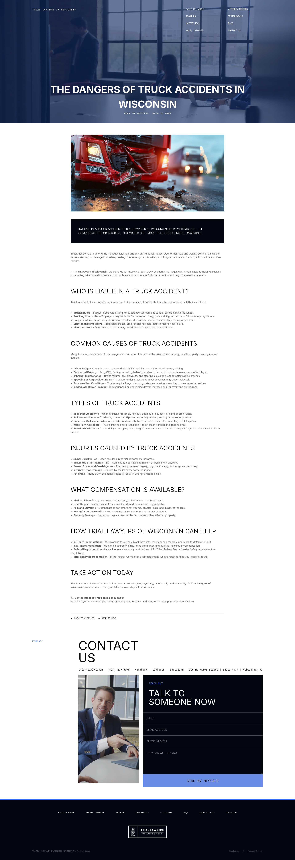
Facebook (141, 669)
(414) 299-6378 (194, 30)
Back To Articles (84, 618)
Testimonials (235, 16)
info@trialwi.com (90, 669)
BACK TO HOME (162, 113)
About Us (191, 16)
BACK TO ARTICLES (136, 113)
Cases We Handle (195, 9)
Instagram (177, 669)
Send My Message (203, 780)
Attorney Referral (238, 9)
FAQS (230, 23)
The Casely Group (81, 851)
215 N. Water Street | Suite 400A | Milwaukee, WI (226, 669)
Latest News (192, 23)
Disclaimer (234, 851)
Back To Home (109, 618)
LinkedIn (158, 669)
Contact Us (234, 30)
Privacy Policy (255, 851)
